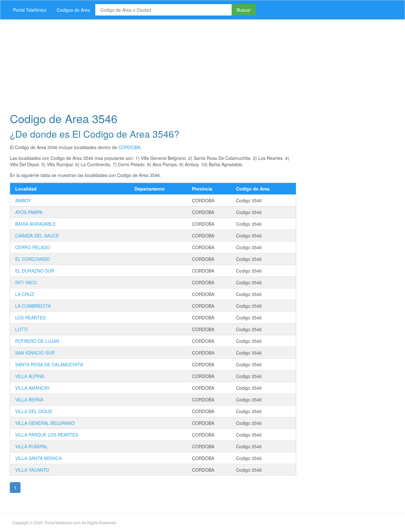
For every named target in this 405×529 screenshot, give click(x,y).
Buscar (244, 10)
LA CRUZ (24, 294)
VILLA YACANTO (32, 470)
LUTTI (21, 329)
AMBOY (23, 200)
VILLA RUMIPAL (31, 446)
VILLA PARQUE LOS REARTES (46, 434)
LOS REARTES (30, 317)
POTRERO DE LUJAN (37, 341)
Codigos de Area (73, 10)
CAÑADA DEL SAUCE (37, 235)
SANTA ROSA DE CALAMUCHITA (49, 364)
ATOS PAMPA (28, 212)
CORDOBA (129, 147)
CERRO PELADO (32, 247)
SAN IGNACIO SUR (34, 353)
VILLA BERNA (29, 399)
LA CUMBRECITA (33, 306)
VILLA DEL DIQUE (33, 411)
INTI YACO (26, 282)
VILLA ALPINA (29, 376)
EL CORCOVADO (32, 259)
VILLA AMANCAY (32, 388)
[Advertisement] (194, 64)
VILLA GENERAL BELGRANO (45, 423)
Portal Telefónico (30, 10)
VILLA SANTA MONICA (38, 458)
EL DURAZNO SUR (34, 271)
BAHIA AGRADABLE (35, 224)
